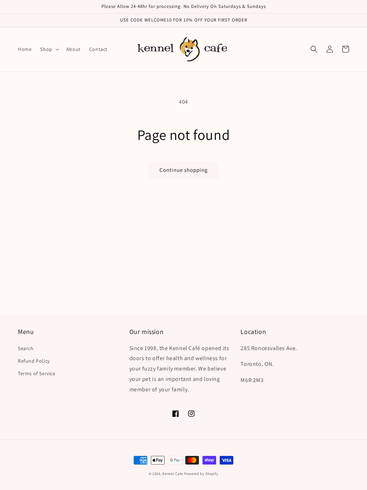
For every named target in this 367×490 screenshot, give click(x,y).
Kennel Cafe (172, 473)
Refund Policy (34, 361)
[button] (49, 49)
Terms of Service (37, 373)
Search (26, 348)
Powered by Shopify (201, 473)
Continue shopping (183, 169)
